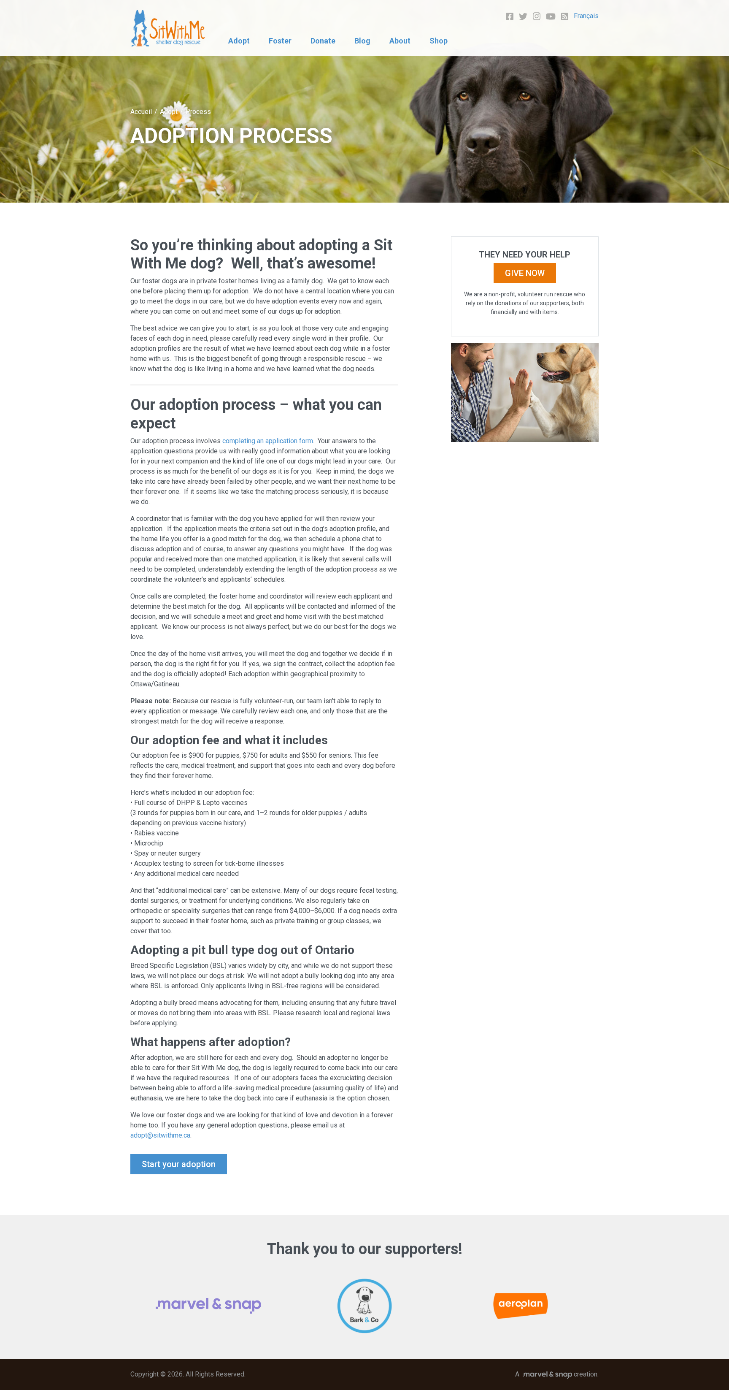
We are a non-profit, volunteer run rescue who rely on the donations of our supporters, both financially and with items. (524, 303)
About (399, 40)
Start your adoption (179, 1164)
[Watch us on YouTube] (551, 16)
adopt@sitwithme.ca (160, 1135)
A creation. (557, 1374)
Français (586, 16)
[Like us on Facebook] (509, 16)
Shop (438, 40)
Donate (322, 40)
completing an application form (267, 441)
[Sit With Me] (168, 28)
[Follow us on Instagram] (536, 16)
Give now (525, 273)
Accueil (141, 112)
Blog (362, 40)
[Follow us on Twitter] (523, 16)
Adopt (239, 40)
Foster (280, 40)
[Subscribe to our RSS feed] (565, 16)
